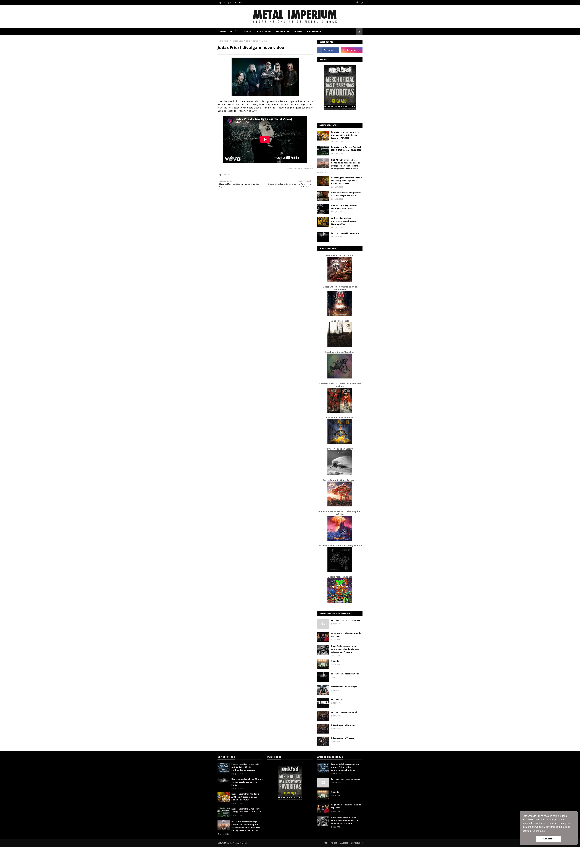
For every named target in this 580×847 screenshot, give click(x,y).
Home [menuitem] (223, 31)
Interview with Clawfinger (344, 686)
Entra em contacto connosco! (346, 620)
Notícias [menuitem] (235, 31)
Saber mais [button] (538, 831)
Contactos (238, 2)
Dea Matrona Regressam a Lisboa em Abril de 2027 (344, 207)
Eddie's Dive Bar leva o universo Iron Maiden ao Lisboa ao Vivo (343, 221)
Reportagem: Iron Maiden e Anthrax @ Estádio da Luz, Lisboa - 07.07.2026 (345, 135)
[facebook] (357, 2)
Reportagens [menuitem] (264, 31)
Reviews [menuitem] (248, 31)
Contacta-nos (356, 843)
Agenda (335, 660)
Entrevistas (337, 699)
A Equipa (344, 843)
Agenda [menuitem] (298, 31)
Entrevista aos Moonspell (344, 712)
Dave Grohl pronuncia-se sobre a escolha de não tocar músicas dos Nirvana (345, 649)
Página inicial (223, 41)
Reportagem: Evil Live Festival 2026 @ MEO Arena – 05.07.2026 (346, 148)
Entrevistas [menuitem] (282, 31)
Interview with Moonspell (344, 725)
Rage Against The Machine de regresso (346, 635)
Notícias (233, 41)
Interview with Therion (342, 738)
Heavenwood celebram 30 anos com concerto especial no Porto (247, 782)
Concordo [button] (548, 838)
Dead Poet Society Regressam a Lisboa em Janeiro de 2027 (346, 194)
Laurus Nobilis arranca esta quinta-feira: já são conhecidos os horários (245, 767)
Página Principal (224, 2)
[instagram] (361, 2)
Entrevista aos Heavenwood (345, 233)
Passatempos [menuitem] (314, 31)
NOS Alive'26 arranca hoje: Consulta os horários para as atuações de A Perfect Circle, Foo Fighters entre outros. (345, 164)
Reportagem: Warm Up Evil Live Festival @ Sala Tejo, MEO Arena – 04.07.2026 (346, 180)
